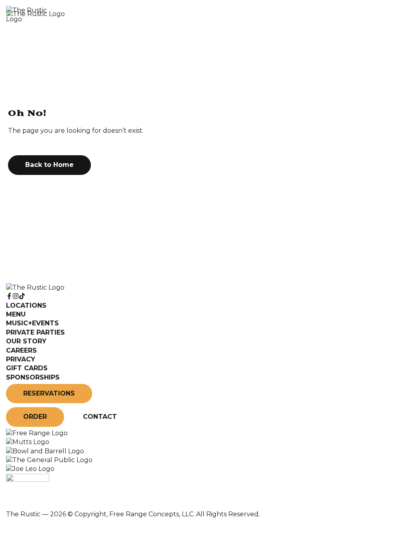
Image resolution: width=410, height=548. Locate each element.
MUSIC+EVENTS (32, 323)
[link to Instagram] (15, 296)
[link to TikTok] (22, 296)
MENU (16, 314)
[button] (49, 165)
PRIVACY (20, 359)
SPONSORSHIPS (33, 377)
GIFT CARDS (27, 368)
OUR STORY (26, 341)
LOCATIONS (26, 305)
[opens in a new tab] (37, 433)
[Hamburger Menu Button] (390, 15)
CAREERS (21, 350)
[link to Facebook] (9, 296)
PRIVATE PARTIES (35, 332)
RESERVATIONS (49, 393)
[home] (185, 15)
